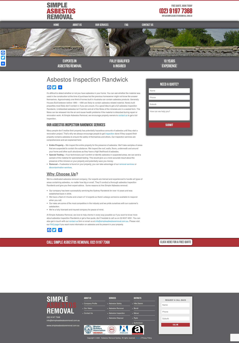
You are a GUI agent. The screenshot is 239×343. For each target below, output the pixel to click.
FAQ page (54, 224)
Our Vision (88, 308)
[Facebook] (2, 52)
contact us (122, 115)
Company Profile (90, 303)
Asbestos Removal (116, 308)
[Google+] (2, 60)
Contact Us (147, 25)
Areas (138, 338)
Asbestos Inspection (117, 313)
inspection (109, 133)
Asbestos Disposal (116, 318)
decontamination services (60, 167)
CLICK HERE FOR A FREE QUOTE (175, 242)
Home (56, 25)
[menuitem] (56, 25)
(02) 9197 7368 (175, 11)
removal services (126, 164)
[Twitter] (2, 57)
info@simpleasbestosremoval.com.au (111, 221)
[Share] (2, 63)
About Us (77, 25)
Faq (126, 25)
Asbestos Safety (115, 303)
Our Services (101, 25)
